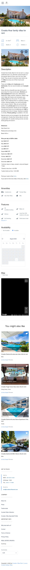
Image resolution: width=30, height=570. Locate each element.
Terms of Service (5, 533)
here (15, 176)
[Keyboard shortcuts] (12, 315)
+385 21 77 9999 (10, 482)
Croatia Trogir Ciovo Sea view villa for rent (13, 387)
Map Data (15, 314)
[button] (26, 62)
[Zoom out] (26, 312)
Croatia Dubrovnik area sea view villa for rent (14, 354)
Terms (19, 314)
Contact (3, 529)
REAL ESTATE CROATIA (7, 540)
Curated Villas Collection (7, 512)
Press (2, 504)
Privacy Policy (4, 537)
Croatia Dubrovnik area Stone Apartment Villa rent (14, 420)
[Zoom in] (26, 308)
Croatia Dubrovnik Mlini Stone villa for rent (13, 454)
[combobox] (9, 552)
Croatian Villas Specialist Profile (9, 516)
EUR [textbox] (4, 553)
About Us (3, 501)
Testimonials (4, 508)
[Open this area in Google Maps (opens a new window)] (4, 314)
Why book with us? (6, 525)
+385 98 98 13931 (10, 477)
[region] (15, 297)
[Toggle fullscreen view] (26, 280)
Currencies (4, 550)
